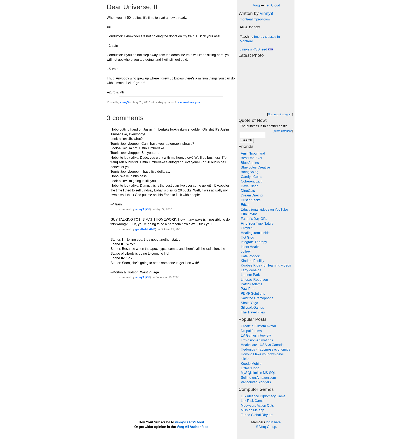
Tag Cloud (272, 5)
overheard (183, 102)
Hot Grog (247, 237)
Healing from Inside (255, 233)
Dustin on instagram (280, 114)
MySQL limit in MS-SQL (258, 373)
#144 (152, 229)
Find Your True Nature (257, 223)
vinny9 (124, 102)
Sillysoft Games (252, 307)
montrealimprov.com (255, 19)
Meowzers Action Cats (257, 405)
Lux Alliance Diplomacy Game (263, 396)
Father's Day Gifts (254, 218)
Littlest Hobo (250, 368)
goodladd (141, 229)
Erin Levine (249, 214)
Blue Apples (250, 163)
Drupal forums (251, 331)
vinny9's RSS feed (254, 49)
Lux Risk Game (252, 401)
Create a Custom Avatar (258, 326)
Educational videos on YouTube (264, 209)
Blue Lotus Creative (255, 167)
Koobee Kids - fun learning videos (266, 265)
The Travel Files (253, 312)
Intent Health (250, 247)
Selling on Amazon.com (258, 377)
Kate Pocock (250, 256)
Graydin (247, 228)
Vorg (256, 5)
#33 (148, 209)
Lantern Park (250, 275)
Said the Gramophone (257, 298)
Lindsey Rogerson (254, 279)
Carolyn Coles (251, 177)
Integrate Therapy (254, 242)
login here (273, 422)
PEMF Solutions (253, 293)
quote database (283, 130)
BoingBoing (249, 172)
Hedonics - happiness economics (265, 349)
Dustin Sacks (250, 200)
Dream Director (252, 195)
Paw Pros (248, 289)
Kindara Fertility (252, 261)
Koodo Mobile (251, 363)
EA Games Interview (256, 335)
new (191, 102)
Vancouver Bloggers (256, 382)
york (197, 102)
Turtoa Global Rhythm (257, 415)
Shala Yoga (249, 303)
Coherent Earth (252, 181)
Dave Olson (249, 186)
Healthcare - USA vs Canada (262, 345)
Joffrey (246, 251)
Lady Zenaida (251, 270)
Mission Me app (252, 410)
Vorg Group (267, 427)
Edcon (245, 204)
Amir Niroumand (253, 153)
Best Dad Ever (251, 158)
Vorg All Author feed (192, 427)
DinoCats (248, 190)
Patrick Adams (251, 284)
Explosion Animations (257, 340)
